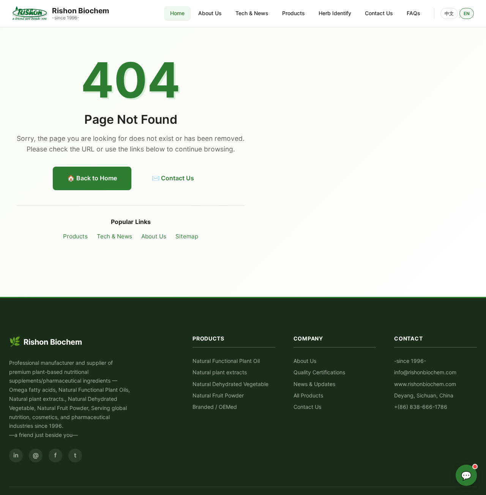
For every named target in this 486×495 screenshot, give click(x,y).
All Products (308, 395)
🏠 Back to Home (92, 178)
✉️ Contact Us (173, 178)
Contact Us (379, 13)
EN (467, 13)
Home (177, 13)
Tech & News (251, 13)
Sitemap (186, 236)
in (16, 455)
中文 (449, 13)
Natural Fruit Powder (218, 395)
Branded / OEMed (215, 407)
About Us (210, 13)
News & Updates (314, 384)
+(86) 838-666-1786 (420, 407)
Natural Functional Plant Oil (226, 361)
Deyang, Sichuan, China (423, 395)
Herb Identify (335, 13)
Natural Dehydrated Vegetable (230, 384)
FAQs (413, 13)
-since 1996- (410, 361)
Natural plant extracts (220, 372)
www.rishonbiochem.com (425, 384)
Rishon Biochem (45, 341)
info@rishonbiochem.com (425, 372)
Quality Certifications (319, 372)
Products (293, 13)
